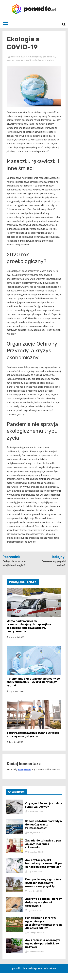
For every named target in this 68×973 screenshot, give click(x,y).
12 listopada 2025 (35, 952)
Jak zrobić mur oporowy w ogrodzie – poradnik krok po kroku (42, 944)
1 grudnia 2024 (15, 742)
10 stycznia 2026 (35, 833)
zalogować (24, 769)
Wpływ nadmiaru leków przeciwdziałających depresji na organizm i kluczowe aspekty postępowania (29, 626)
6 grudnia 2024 (15, 691)
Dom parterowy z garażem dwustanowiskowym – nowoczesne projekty (43, 883)
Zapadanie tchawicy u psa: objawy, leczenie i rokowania (43, 844)
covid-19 (51, 57)
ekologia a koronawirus (43, 60)
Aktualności (33, 57)
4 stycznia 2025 (16, 637)
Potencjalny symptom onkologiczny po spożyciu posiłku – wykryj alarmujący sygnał (33, 682)
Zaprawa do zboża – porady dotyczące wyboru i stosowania (43, 902)
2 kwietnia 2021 (18, 57)
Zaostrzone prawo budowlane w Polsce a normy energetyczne (33, 734)
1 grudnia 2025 (34, 910)
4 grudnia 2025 (34, 891)
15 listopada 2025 (35, 933)
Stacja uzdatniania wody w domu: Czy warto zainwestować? (43, 825)
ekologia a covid (23, 60)
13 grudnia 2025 (35, 852)
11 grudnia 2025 (34, 871)
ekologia (11, 60)
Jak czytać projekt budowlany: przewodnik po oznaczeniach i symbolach (43, 863)
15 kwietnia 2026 (35, 811)
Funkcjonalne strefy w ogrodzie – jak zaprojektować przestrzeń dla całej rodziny (43, 923)
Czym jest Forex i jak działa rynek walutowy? (43, 805)
